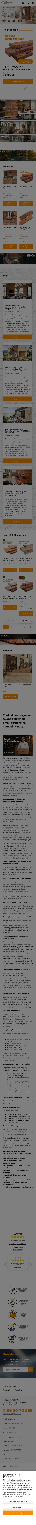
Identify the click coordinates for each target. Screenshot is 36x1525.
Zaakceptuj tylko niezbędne (18, 1501)
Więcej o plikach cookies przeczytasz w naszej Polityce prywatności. (16, 1495)
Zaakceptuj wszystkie (18, 1513)
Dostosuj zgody (18, 1507)
